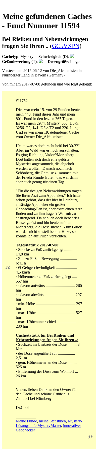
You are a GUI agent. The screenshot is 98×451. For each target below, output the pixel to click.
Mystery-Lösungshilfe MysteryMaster (49, 423)
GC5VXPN (65, 46)
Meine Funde (26, 421)
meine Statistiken (52, 421)
